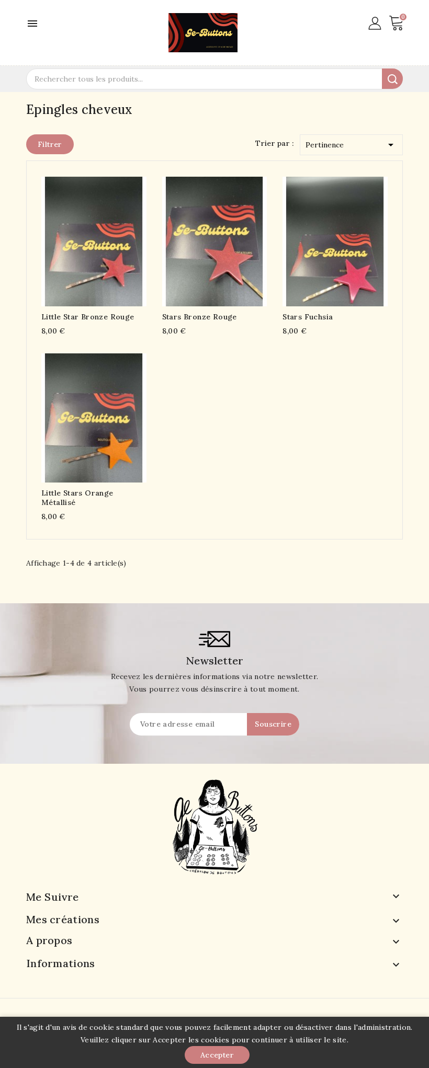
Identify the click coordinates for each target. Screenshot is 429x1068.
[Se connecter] (374, 22)
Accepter (217, 1055)
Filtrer (50, 144)
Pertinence (351, 145)
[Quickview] (94, 239)
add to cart (73, 239)
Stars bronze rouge (199, 316)
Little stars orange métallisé (77, 497)
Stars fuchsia (308, 316)
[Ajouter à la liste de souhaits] (114, 239)
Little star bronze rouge (87, 316)
